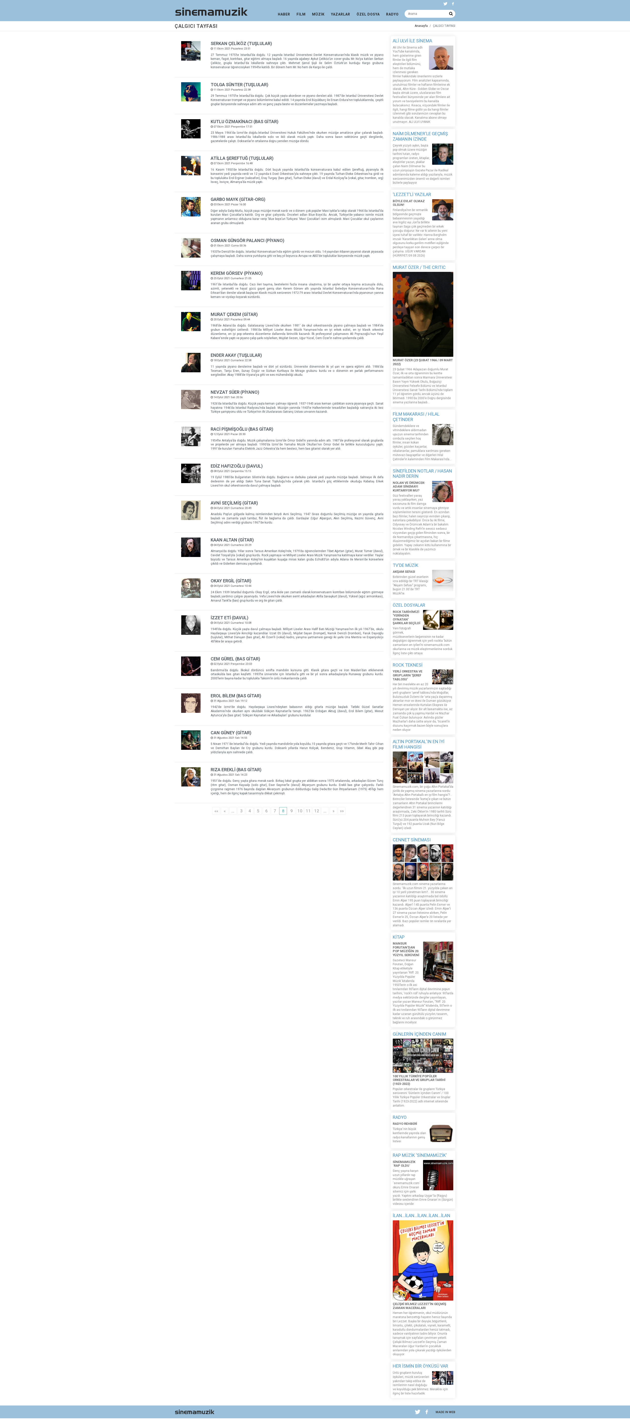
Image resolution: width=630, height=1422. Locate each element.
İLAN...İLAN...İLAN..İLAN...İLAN (421, 1215)
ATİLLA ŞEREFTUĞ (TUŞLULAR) (242, 158)
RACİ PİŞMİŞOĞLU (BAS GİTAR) (242, 429)
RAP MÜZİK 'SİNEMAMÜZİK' (420, 1155)
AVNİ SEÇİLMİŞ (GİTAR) (234, 503)
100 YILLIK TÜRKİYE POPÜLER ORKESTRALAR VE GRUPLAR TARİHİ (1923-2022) (419, 1080)
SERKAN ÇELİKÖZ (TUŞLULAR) (241, 43)
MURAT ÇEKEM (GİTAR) (234, 314)
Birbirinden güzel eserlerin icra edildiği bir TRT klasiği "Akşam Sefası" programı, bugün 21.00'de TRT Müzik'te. (410, 585)
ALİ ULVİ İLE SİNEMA (412, 40)
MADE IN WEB (445, 1412)
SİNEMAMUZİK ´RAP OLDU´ (404, 1164)
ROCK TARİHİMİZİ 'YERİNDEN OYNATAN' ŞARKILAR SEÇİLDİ (406, 617)
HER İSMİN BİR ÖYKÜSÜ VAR (420, 1366)
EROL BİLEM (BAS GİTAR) (236, 695)
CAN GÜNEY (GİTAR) (231, 732)
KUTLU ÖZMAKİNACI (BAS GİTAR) (244, 121)
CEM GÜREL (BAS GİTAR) (235, 658)
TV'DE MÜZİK (405, 565)
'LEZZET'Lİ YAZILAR (412, 194)
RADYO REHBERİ (405, 1124)
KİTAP (399, 937)
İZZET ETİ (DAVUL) (229, 617)
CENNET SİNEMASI (412, 839)
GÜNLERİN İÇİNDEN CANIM (419, 1034)
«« (216, 810)
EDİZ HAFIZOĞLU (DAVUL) (237, 466)
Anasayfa (421, 26)
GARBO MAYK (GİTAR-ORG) (238, 199)
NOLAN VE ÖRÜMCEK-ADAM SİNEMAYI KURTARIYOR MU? (409, 486)
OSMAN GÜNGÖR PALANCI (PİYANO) (247, 240)
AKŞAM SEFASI (404, 571)
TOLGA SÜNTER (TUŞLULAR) (239, 84)
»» (342, 810)
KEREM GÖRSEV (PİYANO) (237, 273)
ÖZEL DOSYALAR (409, 605)
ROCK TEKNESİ (408, 665)
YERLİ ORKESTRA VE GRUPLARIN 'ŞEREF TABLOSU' (407, 675)
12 (316, 810)
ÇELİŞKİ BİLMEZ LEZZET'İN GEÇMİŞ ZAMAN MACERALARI (419, 1306)
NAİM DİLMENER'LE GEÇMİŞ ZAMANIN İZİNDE (420, 136)
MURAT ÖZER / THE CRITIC (419, 267)
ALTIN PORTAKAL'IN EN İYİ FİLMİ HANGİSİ (418, 744)
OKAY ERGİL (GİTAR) (231, 580)
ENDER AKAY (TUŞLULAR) (236, 355)
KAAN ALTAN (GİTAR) (232, 539)
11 (308, 810)
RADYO (400, 1117)
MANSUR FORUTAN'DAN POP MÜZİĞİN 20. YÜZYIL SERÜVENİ (406, 949)
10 (300, 810)
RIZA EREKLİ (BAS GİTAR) (236, 769)
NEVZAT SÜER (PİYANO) (235, 392)
